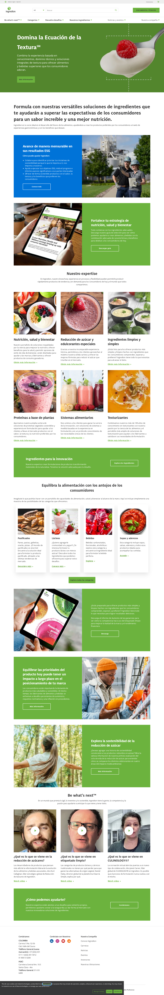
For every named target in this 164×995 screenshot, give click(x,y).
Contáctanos (124, 905)
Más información (26, 79)
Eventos (84, 955)
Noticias (84, 950)
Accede (123, 555)
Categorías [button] (32, 20)
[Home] (10, 13)
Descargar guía (105, 248)
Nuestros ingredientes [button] (80, 20)
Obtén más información (24, 362)
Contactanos (149, 2)
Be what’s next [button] (12, 20)
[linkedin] (52, 941)
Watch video (19, 881)
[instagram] (58, 941)
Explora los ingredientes (124, 463)
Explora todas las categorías (81, 580)
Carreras (84, 945)
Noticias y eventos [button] (116, 20)
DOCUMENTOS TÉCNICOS (146, 10)
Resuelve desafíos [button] (53, 20)
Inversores (85, 960)
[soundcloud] (69, 941)
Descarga (105, 634)
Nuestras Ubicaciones (90, 964)
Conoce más (37, 187)
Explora (89, 561)
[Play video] (35, 830)
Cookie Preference (128, 990)
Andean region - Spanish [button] (14, 2)
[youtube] (63, 941)
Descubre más (24, 566)
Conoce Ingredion (88, 941)
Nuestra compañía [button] (149, 20)
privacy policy (47, 984)
